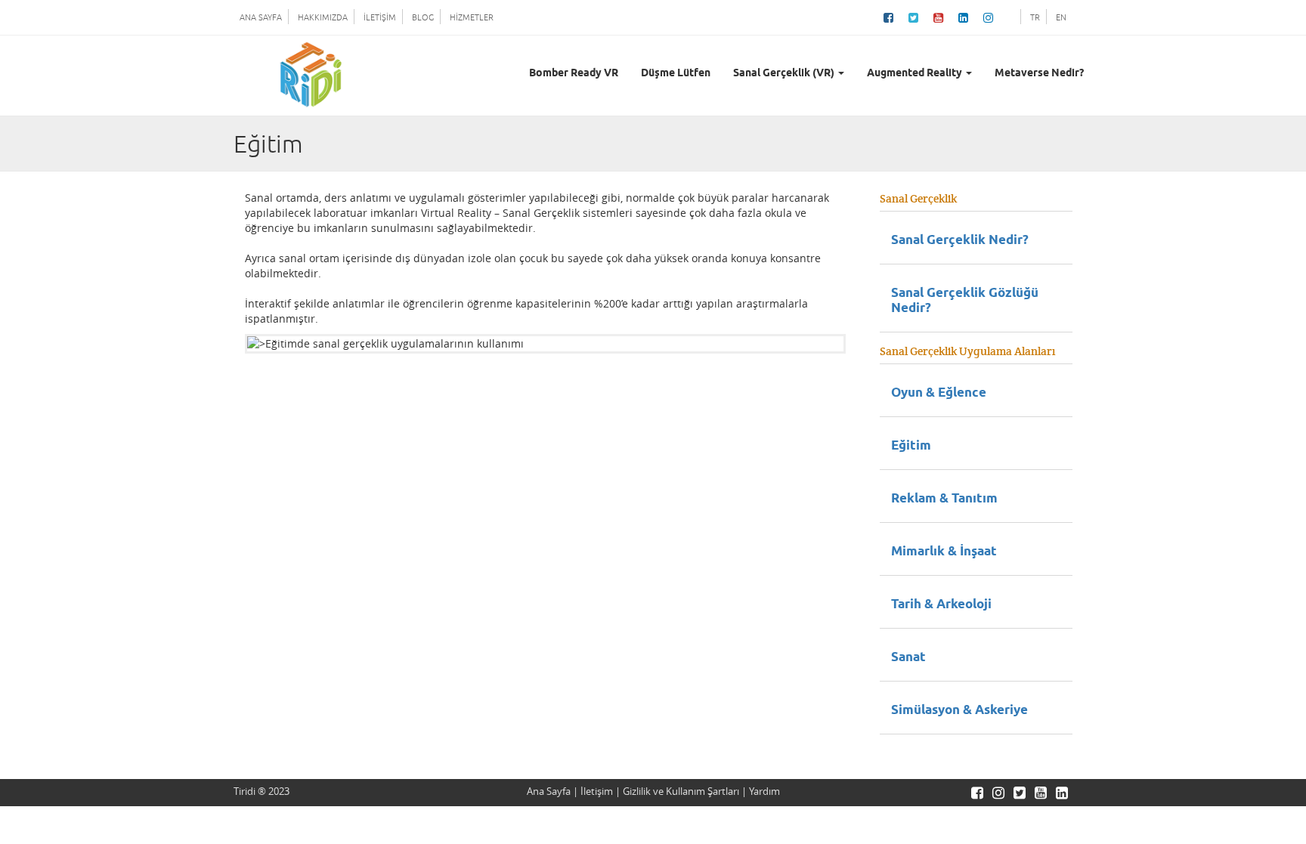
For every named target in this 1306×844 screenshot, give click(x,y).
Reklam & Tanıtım (944, 499)
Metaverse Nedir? (1039, 73)
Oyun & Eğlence (938, 393)
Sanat (908, 657)
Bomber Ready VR (573, 73)
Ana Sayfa (549, 791)
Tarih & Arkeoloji (941, 605)
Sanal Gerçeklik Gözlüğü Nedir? (964, 301)
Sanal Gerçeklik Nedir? (960, 240)
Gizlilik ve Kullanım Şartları (681, 791)
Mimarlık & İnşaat (944, 552)
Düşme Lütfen (675, 73)
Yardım (764, 791)
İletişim (596, 791)
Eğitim (911, 446)
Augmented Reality (915, 73)
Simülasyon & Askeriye (959, 710)
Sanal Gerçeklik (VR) (785, 73)
